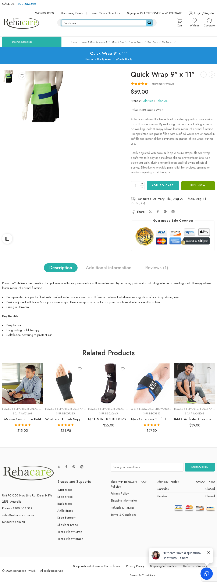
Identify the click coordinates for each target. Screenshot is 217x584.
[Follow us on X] (58, 466)
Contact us (167, 41)
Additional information (109, 267)
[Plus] (142, 183)
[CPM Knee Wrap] (203, 74)
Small (57, 398)
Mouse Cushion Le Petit (22, 419)
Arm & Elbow (139, 409)
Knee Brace (65, 496)
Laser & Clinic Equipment (94, 41)
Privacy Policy (120, 493)
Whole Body (124, 59)
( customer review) (161, 83)
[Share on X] (150, 211)
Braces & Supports (14, 409)
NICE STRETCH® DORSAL (108, 419)
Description (60, 267)
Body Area (152, 41)
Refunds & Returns (122, 507)
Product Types (136, 41)
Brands (32, 409)
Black (14, 391)
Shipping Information (124, 500)
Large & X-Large (100, 391)
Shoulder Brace (67, 524)
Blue (13, 398)
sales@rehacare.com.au (18, 515)
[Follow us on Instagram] (82, 467)
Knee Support (66, 517)
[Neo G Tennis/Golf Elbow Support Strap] (151, 383)
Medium (56, 391)
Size (48, 379)
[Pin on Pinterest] (165, 211)
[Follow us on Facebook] (66, 467)
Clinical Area (118, 41)
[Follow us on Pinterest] (74, 467)
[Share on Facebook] (157, 211)
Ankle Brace (65, 510)
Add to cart (163, 185)
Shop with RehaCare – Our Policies (128, 484)
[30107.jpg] (8, 76)
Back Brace (64, 503)
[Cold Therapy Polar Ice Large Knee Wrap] (212, 74)
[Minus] (142, 188)
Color (6, 385)
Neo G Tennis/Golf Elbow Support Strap (151, 419)
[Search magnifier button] (149, 23)
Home (74, 41)
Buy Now (198, 185)
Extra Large (186, 378)
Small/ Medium (99, 398)
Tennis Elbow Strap (69, 531)
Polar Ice (147, 101)
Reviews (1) (156, 267)
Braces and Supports (84, 409)
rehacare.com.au (13, 522)
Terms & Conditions (123, 514)
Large (57, 385)
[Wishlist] (22, 76)
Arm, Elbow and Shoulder (164, 409)
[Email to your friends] (173, 211)
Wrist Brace (64, 489)
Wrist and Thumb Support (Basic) (65, 419)
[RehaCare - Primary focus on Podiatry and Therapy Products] (21, 22)
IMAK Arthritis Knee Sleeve (194, 419)
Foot (128, 409)
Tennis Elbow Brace (70, 538)
